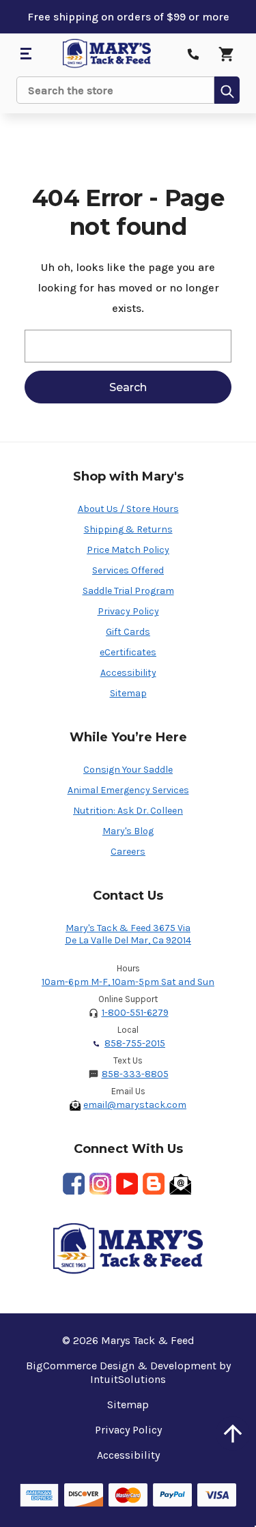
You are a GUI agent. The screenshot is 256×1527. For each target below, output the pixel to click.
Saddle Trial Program (128, 591)
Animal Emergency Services (128, 790)
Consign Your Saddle (128, 769)
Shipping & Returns (128, 529)
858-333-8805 (135, 1074)
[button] (233, 1433)
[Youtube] (127, 1184)
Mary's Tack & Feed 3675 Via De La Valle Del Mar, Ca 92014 (128, 934)
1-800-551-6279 (135, 1012)
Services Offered (128, 570)
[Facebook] (74, 1184)
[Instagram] (100, 1184)
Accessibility (128, 673)
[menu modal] (25, 54)
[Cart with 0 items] (226, 54)
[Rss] (154, 1184)
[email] (180, 1184)
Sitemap (128, 693)
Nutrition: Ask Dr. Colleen (128, 810)
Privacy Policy (128, 611)
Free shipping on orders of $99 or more (128, 16)
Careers (128, 851)
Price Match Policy (128, 550)
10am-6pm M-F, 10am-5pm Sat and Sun (128, 982)
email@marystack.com (134, 1105)
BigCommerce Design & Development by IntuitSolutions (128, 1372)
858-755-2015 (134, 1043)
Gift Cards (128, 632)
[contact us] (193, 54)
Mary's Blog (128, 831)
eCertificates (128, 652)
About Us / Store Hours (128, 509)
